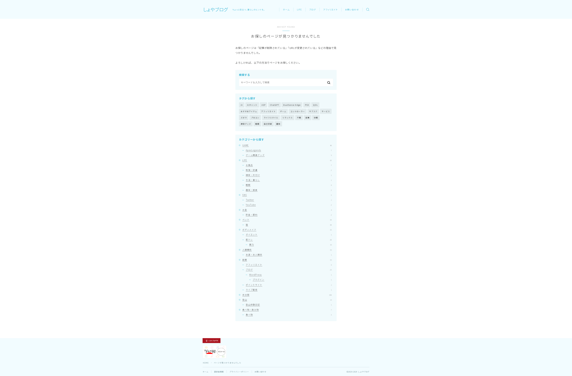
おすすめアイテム (249, 111)
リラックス (287, 117)
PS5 (307, 105)
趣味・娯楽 (289, 189)
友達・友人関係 (289, 254)
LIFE (299, 9)
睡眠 (257, 124)
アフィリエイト (330, 9)
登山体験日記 (289, 304)
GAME (287, 145)
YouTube (289, 204)
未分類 (287, 294)
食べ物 (289, 314)
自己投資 (268, 124)
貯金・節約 (289, 214)
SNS (287, 194)
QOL (315, 105)
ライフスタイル (271, 117)
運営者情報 (219, 371)
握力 (290, 244)
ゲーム (283, 111)
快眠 (316, 117)
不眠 (299, 117)
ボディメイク (287, 229)
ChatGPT (274, 105)
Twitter (289, 199)
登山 (287, 299)
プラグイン (292, 279)
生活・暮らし (289, 179)
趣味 (278, 124)
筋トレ (289, 239)
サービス (326, 111)
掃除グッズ (246, 124)
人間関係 (287, 249)
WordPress (290, 274)
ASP (263, 105)
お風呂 (289, 165)
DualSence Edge (292, 105)
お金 (287, 209)
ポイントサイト (289, 284)
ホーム (286, 9)
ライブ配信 (289, 289)
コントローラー (297, 111)
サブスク (313, 111)
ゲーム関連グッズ (289, 155)
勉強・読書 (289, 169)
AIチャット (252, 105)
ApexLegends (289, 150)
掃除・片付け (289, 175)
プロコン (255, 117)
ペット (287, 219)
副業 (308, 117)
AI (242, 105)
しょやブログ (215, 9)
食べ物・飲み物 (287, 309)
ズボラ (244, 117)
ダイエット (289, 234)
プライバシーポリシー (239, 371)
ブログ (312, 9)
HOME (206, 362)
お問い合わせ (352, 9)
